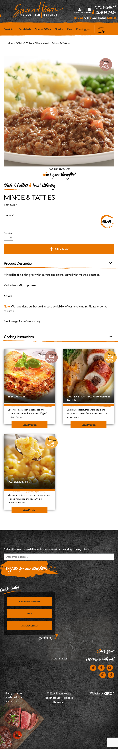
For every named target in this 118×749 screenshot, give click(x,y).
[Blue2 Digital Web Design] (109, 693)
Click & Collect (95, 12)
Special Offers (43, 29)
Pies (69, 29)
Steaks (59, 29)
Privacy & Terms (13, 693)
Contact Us (11, 701)
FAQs (29, 613)
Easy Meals (25, 29)
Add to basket (62, 248)
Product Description (18, 263)
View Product (29, 424)
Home (11, 43)
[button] (101, 31)
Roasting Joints (84, 29)
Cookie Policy (12, 697)
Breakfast (9, 29)
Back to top (46, 639)
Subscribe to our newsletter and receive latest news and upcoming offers (46, 549)
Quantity (8, 232)
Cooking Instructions (19, 336)
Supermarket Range (29, 601)
